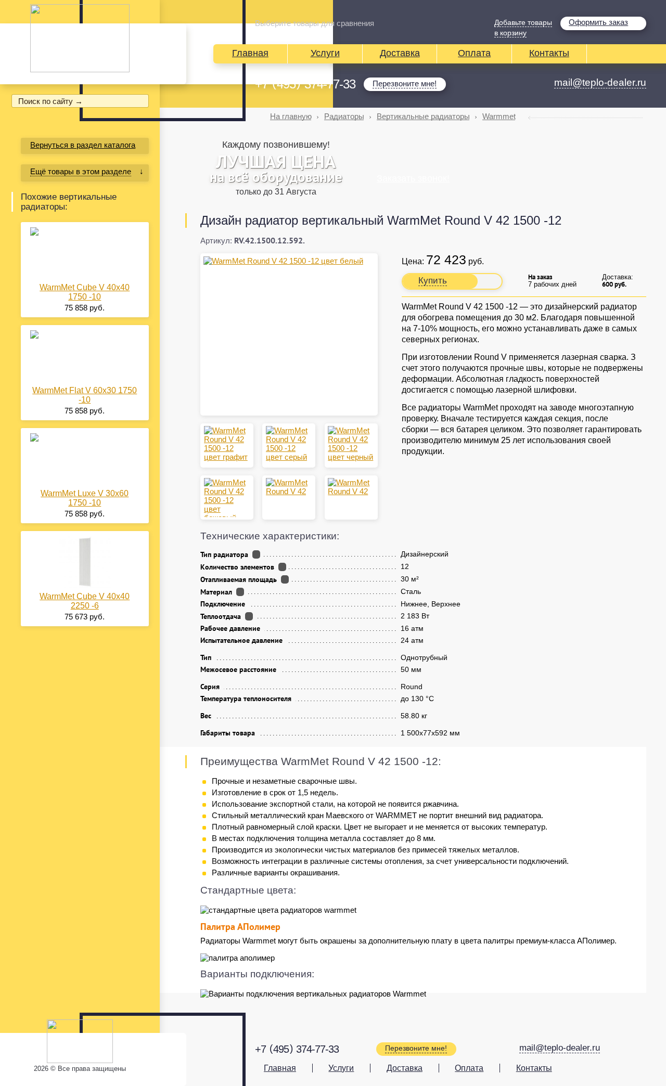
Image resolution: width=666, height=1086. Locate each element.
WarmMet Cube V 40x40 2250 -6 (85, 601)
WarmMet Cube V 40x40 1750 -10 (85, 292)
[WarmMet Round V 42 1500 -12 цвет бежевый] (227, 497)
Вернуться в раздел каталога (82, 144)
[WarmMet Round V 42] (289, 487)
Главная (250, 53)
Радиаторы (344, 116)
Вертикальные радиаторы (423, 116)
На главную (291, 116)
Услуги (325, 53)
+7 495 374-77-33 (305, 84)
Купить (432, 281)
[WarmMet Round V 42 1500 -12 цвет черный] (351, 443)
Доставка (400, 53)
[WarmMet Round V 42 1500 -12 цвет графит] (227, 443)
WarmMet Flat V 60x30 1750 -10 (84, 395)
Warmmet (499, 116)
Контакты (549, 53)
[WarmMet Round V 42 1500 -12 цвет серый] (289, 443)
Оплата (474, 53)
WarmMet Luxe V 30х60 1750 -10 (85, 498)
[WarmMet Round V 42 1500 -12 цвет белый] (289, 260)
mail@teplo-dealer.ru (600, 82)
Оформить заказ (598, 22)
